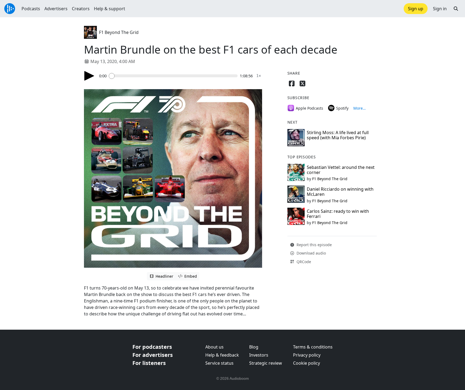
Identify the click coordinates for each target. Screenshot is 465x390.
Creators (81, 9)
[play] (89, 76)
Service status (219, 363)
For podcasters (152, 346)
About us (214, 347)
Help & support (109, 9)
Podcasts (31, 9)
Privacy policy (306, 355)
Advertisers (56, 9)
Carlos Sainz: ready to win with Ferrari (338, 213)
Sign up (415, 9)
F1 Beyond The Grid (119, 32)
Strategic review (265, 363)
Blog (253, 347)
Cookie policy (306, 363)
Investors (258, 355)
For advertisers (152, 354)
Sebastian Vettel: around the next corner (341, 169)
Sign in (440, 9)
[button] (456, 8)
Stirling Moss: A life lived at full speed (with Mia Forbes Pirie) (338, 135)
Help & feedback (222, 355)
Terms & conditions (313, 347)
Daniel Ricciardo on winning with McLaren (340, 191)
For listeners (149, 363)
